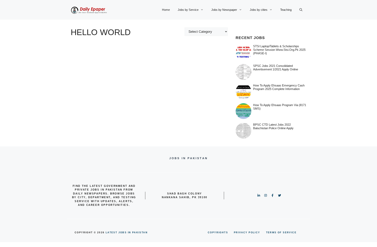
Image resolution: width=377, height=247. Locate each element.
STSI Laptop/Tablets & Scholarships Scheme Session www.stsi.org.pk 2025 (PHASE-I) (279, 49)
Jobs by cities (258, 9)
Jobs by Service (188, 9)
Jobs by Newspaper (224, 9)
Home (166, 9)
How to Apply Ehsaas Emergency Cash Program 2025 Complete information (279, 87)
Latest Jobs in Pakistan (127, 232)
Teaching (286, 9)
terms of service (281, 232)
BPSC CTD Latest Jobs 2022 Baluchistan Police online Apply (273, 126)
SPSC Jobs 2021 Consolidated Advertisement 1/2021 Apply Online (275, 67)
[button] (301, 10)
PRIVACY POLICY (247, 232)
